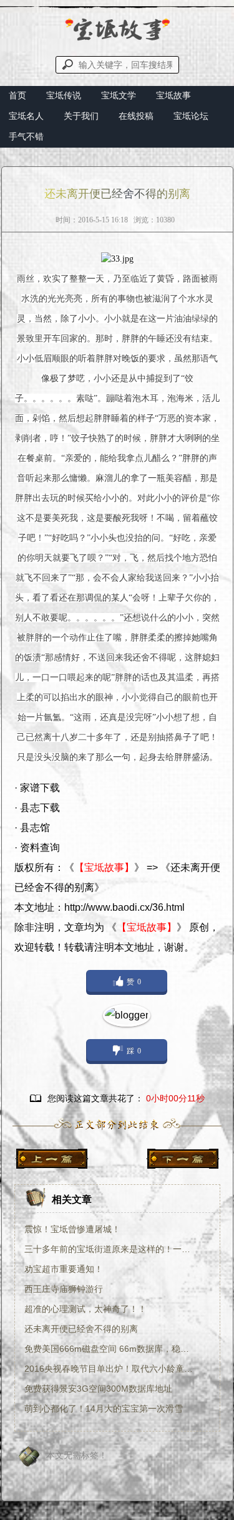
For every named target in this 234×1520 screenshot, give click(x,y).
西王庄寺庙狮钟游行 (63, 1289)
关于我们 (81, 116)
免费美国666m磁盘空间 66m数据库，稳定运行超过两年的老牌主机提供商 (110, 1349)
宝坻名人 (26, 116)
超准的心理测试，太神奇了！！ (85, 1309)
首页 (17, 95)
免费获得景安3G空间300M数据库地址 (98, 1389)
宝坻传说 (63, 95)
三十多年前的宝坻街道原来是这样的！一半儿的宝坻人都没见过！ (110, 1249)
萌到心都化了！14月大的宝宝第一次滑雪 (103, 1408)
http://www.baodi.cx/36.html (124, 907)
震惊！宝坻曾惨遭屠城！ (72, 1229)
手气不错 (26, 136)
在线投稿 (136, 116)
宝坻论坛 (190, 116)
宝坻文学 (118, 95)
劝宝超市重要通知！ (63, 1269)
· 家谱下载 (37, 787)
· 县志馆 (32, 827)
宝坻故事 (173, 95)
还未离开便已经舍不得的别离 (81, 1329)
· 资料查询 (37, 847)
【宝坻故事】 (104, 867)
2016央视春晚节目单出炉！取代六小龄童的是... (110, 1369)
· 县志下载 (37, 807)
